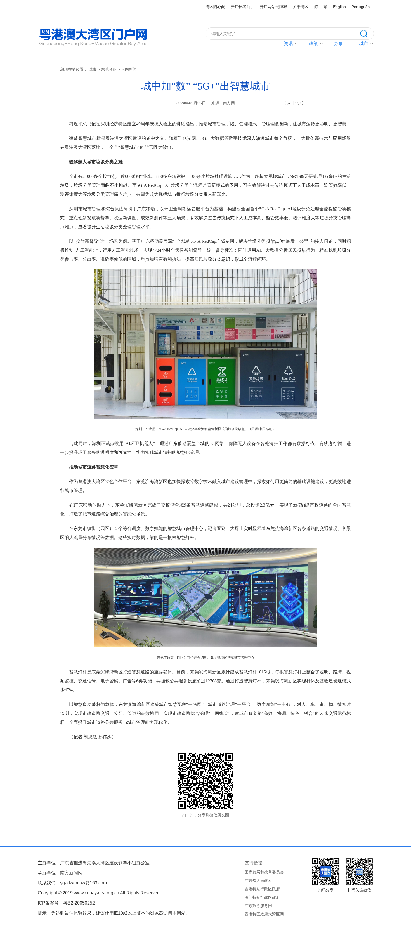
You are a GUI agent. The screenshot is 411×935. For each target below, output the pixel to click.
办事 (338, 43)
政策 (313, 43)
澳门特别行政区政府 (262, 897)
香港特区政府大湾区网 (264, 914)
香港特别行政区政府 (262, 889)
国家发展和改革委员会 (264, 872)
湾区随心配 (215, 6)
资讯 (288, 43)
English (339, 6)
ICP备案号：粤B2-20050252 (66, 903)
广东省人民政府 (258, 880)
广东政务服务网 (258, 905)
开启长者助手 (242, 6)
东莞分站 (109, 69)
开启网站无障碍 (273, 6)
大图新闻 (129, 69)
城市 (92, 69)
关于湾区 (300, 6)
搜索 (367, 33)
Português (360, 6)
